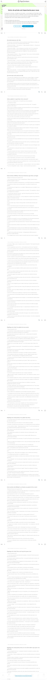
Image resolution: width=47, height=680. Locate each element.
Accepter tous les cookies (28, 26)
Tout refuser (23, 28)
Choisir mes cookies (17, 26)
